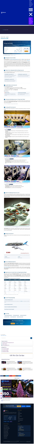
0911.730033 (23, 422)
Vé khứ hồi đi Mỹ (5, 424)
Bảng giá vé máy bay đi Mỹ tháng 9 (29, 385)
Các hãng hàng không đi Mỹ (16, 315)
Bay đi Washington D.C (6, 421)
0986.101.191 (20, 422)
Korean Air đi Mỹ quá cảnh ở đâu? (9, 304)
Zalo (8, 409)
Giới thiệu (7, 0)
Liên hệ (7, 6)
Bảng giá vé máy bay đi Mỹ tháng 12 (11, 361)
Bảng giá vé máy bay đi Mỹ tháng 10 (21, 385)
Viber (11, 409)
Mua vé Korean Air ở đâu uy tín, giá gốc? (9, 309)
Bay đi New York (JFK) (5, 417)
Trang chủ (19, 399)
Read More (2, 388)
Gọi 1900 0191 (12, 323)
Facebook (5, 409)
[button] (19, 35)
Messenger (21, 323)
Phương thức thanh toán (20, 406)
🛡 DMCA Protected (28, 429)
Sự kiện (7, 1)
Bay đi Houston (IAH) (5, 420)
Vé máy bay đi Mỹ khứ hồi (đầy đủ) (8, 315)
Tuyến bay (7, 2)
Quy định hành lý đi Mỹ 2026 (23, 315)
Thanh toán (7, 5)
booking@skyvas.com (21, 423)
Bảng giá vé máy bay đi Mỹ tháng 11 (27, 361)
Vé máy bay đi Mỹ (5, 413)
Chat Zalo (17, 323)
